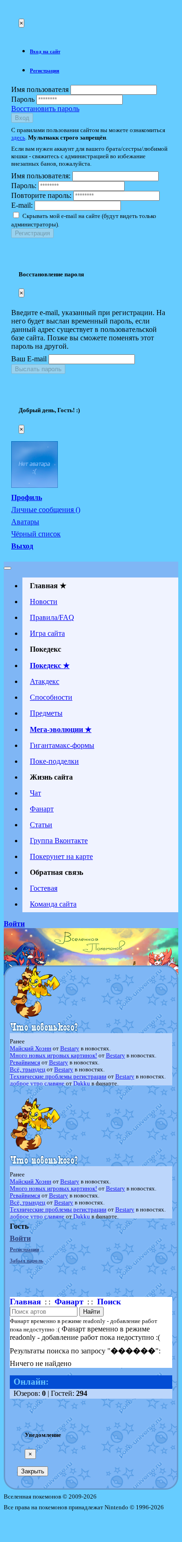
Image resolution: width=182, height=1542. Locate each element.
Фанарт (42, 809)
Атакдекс (44, 681)
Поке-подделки (54, 761)
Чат (35, 793)
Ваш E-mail (29, 359)
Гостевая (43, 888)
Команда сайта (53, 904)
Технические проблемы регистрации (58, 1076)
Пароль (23, 99)
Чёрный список (36, 534)
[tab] (100, 51)
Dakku (81, 1083)
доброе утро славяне (37, 1083)
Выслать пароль (38, 369)
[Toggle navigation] (7, 568)
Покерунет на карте (61, 856)
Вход (22, 117)
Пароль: (23, 186)
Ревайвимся (25, 1062)
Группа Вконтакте (59, 841)
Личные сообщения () (45, 510)
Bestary (69, 1048)
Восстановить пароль (45, 109)
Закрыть (32, 1471)
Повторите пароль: (41, 195)
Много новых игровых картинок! (53, 1055)
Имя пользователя (40, 89)
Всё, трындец (27, 1069)
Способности (51, 697)
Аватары (25, 522)
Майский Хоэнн (30, 1048)
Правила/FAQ (52, 617)
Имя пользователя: (40, 176)
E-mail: (22, 205)
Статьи (41, 825)
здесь (18, 137)
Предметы (46, 713)
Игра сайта (47, 633)
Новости (43, 602)
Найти (91, 1311)
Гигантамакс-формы (62, 745)
